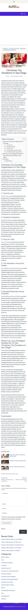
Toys (17, 473)
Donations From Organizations (9, 579)
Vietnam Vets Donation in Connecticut (11, 539)
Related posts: (9, 161)
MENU (24, 14)
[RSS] (14, 1)
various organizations (16, 123)
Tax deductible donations (8, 590)
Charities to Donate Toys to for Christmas (7, 479)
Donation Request (6, 574)
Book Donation (5, 557)
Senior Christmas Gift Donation (17, 466)
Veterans (3, 599)
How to (3, 587)
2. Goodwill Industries (10, 146)
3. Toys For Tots (9, 148)
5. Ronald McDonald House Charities (14, 152)
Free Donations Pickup (7, 585)
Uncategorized (5, 596)
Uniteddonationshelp (8, 606)
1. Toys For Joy (9, 145)
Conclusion (6, 159)
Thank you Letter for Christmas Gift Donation (17, 455)
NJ (20, 337)
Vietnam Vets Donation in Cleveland (11, 548)
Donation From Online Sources (9, 571)
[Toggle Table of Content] (23, 139)
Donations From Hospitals (8, 576)
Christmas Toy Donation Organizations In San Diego (13, 142)
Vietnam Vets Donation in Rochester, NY (12, 545)
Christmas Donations (10, 473)
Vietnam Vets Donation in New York (11, 542)
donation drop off (5, 568)
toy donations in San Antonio (9, 337)
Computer (4, 565)
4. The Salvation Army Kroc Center (13, 150)
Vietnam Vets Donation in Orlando (10, 550)
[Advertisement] (14, 31)
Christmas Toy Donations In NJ (21, 479)
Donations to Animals (7, 582)
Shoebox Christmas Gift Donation (18, 460)
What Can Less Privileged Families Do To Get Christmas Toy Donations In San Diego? (13, 155)
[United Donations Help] (14, 7)
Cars (2, 560)
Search (3, 529)
